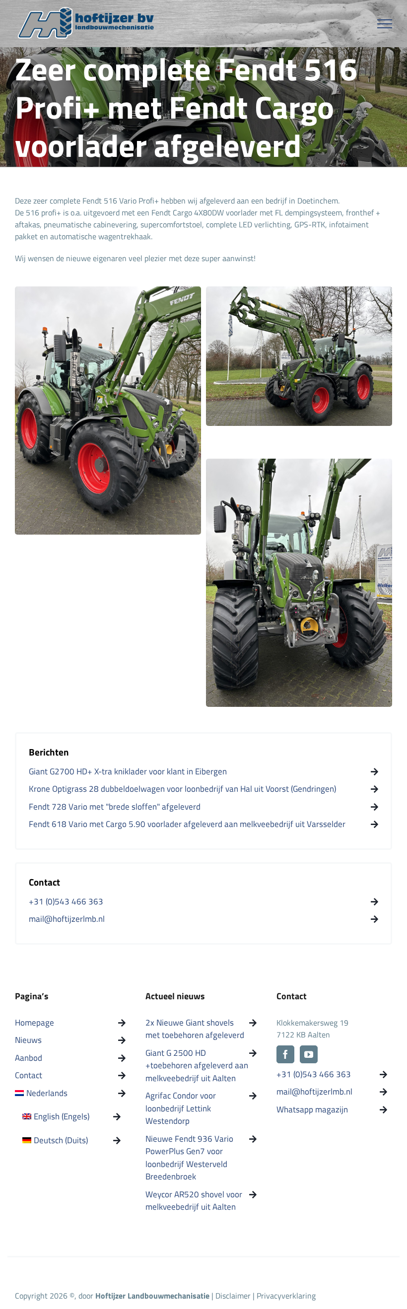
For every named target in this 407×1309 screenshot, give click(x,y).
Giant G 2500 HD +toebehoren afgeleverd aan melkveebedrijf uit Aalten (196, 1066)
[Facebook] (285, 1054)
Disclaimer (234, 1296)
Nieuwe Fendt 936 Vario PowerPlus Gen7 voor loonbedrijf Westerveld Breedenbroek (189, 1158)
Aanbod (28, 1058)
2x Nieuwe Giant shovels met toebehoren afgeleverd (194, 1029)
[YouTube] (309, 1054)
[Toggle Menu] (385, 23)
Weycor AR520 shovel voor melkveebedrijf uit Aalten (193, 1201)
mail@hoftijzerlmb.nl (314, 1092)
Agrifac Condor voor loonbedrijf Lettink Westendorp (180, 1108)
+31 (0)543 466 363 (313, 1074)
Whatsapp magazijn (312, 1109)
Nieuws (28, 1040)
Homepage (34, 1023)
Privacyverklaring (286, 1296)
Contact (28, 1075)
